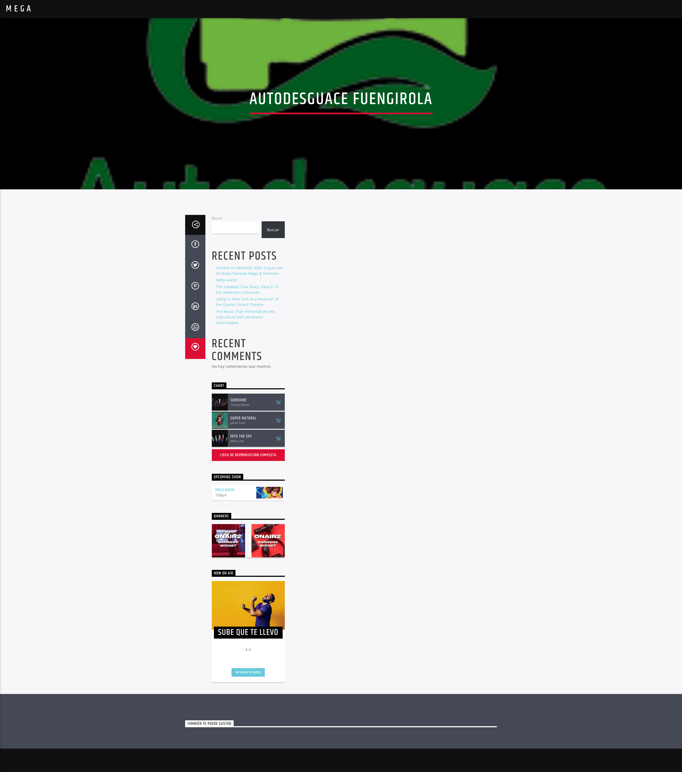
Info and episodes (248, 672)
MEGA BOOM (224, 490)
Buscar (217, 218)
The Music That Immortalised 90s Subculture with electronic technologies (245, 317)
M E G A (18, 9)
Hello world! (226, 280)
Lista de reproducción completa (248, 455)
